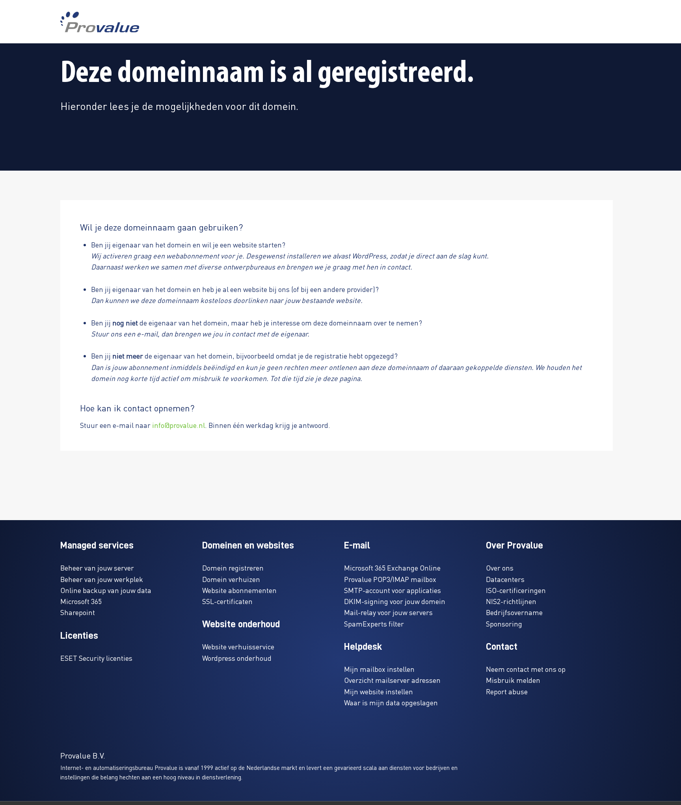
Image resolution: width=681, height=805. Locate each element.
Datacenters (505, 579)
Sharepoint (77, 612)
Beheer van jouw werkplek (101, 579)
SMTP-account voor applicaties (392, 590)
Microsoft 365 (81, 601)
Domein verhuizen (231, 579)
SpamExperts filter (374, 623)
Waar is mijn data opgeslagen (391, 702)
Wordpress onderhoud (237, 657)
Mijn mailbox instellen (379, 668)
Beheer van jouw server (97, 567)
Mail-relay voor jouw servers (388, 612)
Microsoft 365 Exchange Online (392, 567)
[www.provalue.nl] (99, 21)
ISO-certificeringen (516, 590)
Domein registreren (233, 567)
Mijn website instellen (378, 691)
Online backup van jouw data (105, 590)
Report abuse (507, 691)
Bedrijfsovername (514, 612)
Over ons (500, 567)
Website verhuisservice (238, 646)
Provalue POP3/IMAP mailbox (390, 579)
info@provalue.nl (178, 424)
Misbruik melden (513, 679)
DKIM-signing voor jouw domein (394, 601)
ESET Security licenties (96, 657)
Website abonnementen (239, 590)
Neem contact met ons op (526, 668)
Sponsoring (504, 623)
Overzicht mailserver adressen (392, 679)
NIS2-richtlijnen (511, 601)
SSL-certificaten (227, 601)
